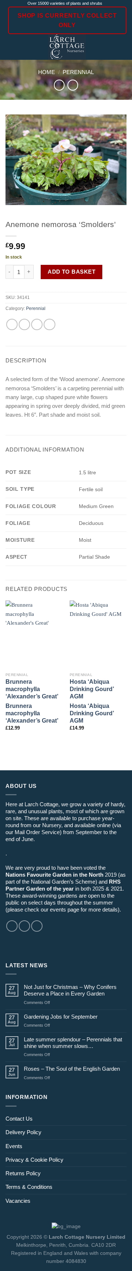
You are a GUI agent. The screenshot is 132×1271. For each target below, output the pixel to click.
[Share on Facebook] (24, 324)
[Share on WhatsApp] (12, 324)
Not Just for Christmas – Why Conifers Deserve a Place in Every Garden (70, 990)
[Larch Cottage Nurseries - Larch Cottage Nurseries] (67, 47)
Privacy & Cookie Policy (34, 1160)
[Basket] (122, 47)
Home (46, 72)
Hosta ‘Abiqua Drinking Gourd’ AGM (92, 689)
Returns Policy (23, 1173)
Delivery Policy (23, 1132)
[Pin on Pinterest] (49, 324)
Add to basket (71, 272)
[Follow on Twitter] (37, 926)
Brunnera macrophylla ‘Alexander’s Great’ (32, 689)
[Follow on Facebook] (12, 926)
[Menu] (10, 47)
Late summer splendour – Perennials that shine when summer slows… (73, 1042)
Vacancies (18, 1201)
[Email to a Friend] (37, 324)
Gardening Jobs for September (61, 1016)
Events (14, 1146)
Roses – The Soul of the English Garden (72, 1069)
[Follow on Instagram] (24, 926)
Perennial (78, 72)
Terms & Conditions (29, 1187)
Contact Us (19, 1118)
